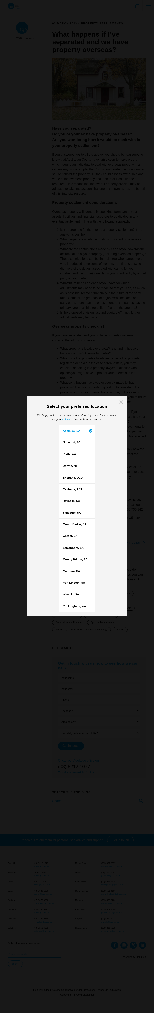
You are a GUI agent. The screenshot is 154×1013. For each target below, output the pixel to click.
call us (66, 419)
